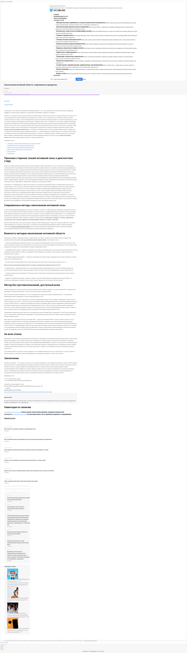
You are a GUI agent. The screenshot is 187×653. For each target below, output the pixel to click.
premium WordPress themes (91, 640)
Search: (52, 79)
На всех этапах (11, 151)
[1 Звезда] (7, 386)
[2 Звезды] (13, 386)
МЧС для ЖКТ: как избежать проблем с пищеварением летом (20, 429)
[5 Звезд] (30, 386)
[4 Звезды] (25, 386)
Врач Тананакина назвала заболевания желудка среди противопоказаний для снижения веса (28, 439)
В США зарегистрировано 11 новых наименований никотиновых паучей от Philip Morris (18, 542)
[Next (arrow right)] (2, 647)
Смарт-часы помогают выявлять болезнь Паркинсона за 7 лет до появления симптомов (18, 630)
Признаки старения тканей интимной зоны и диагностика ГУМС (23, 143)
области (13, 380)
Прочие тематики (8, 92)
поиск (84, 79)
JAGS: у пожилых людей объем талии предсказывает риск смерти (21, 481)
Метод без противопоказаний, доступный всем (19, 149)
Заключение (10, 153)
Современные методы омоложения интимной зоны (20, 145)
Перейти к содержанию (6, 1)
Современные (28, 380)
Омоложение (17, 380)
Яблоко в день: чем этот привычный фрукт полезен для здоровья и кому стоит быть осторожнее (29, 470)
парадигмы (22, 380)
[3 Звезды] (19, 386)
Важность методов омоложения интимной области (20, 147)
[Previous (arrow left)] (1, 647)
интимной (9, 380)
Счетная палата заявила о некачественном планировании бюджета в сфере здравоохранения (17, 615)
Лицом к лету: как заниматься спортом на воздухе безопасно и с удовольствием (25, 460)
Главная (6, 91)
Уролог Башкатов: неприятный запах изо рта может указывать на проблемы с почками (26, 449)
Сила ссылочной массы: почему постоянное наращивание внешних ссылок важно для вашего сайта (17, 584)
